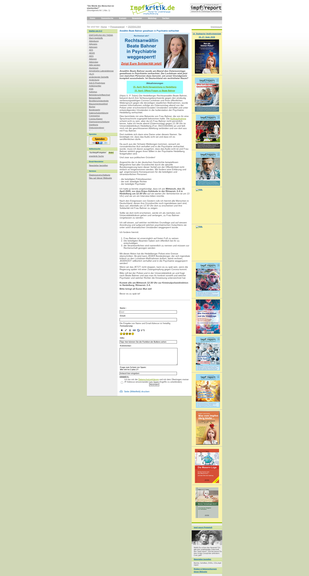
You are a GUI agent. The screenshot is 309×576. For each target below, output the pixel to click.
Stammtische (107, 18)
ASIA (91, 89)
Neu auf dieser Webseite (100, 178)
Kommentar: (125, 346)
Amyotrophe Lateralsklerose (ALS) (101, 72)
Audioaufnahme (178, 118)
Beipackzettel (95, 98)
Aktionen (93, 59)
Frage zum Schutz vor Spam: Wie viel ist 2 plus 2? (133, 368)
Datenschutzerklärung (148, 379)
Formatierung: (126, 326)
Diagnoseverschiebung (99, 122)
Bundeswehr (94, 110)
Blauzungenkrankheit (98, 104)
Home (92, 18)
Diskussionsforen (96, 128)
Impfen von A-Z (95, 31)
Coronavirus (94, 116)
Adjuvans (93, 44)
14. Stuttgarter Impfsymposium (207, 34)
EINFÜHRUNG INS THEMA (101, 35)
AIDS (91, 56)
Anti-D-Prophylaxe (97, 83)
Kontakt (122, 18)
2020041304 (134, 26)
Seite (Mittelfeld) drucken (137, 391)
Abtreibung (94, 41)
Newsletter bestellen (98, 165)
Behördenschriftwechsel (99, 95)
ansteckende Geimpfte (99, 77)
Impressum (216, 26)
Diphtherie (93, 125)
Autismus (93, 92)
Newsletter (137, 18)
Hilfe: (122, 338)
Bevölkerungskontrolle (99, 101)
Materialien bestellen (202, 559)
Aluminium (93, 68)
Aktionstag (93, 62)
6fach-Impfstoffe (96, 38)
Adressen (93, 47)
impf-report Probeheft (203, 527)
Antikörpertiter (95, 86)
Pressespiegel (117, 26)
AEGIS (92, 53)
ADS (91, 50)
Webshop (152, 18)
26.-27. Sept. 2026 (207, 37)
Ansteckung (94, 80)
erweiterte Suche (96, 156)
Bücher (92, 107)
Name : (123, 308)
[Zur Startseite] (152, 16)
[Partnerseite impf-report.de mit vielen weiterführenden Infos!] (206, 12)
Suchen (165, 18)
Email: (123, 316)
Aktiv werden (94, 65)
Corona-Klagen (96, 119)
